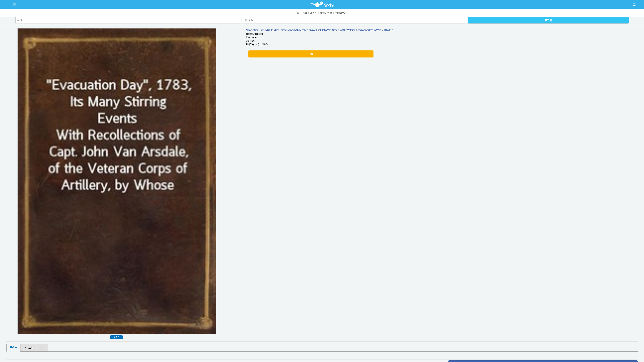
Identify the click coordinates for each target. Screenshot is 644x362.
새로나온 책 (326, 13)
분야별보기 (340, 13)
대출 (311, 54)
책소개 (13, 347)
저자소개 (28, 347)
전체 (304, 13)
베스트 (313, 13)
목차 (42, 347)
